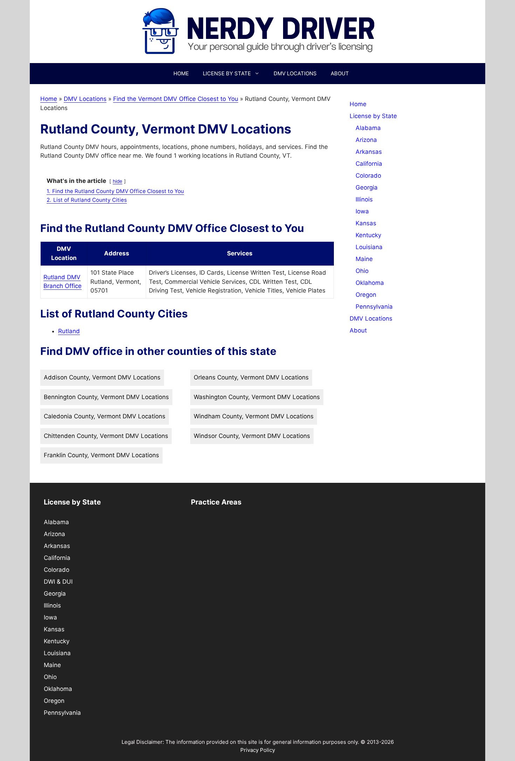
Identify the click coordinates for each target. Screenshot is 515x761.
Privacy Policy (257, 750)
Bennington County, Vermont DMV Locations (106, 396)
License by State (227, 73)
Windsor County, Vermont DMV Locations (252, 435)
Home (181, 73)
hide (117, 181)
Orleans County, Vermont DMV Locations (251, 377)
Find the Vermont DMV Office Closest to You (175, 98)
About (340, 73)
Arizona (366, 139)
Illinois (364, 199)
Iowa (362, 211)
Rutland (69, 331)
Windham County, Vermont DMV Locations (254, 416)
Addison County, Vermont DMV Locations (102, 377)
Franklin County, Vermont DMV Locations (101, 455)
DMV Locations (295, 73)
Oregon (366, 294)
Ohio (362, 270)
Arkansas (369, 151)
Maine (364, 258)
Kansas (366, 223)
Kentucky (368, 235)
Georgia (367, 187)
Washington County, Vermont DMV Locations (257, 396)
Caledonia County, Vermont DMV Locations (104, 416)
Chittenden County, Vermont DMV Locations (106, 435)
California (369, 163)
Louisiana (369, 247)
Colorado (368, 175)
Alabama (368, 127)
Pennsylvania (374, 306)
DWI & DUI (58, 581)
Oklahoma (370, 282)
